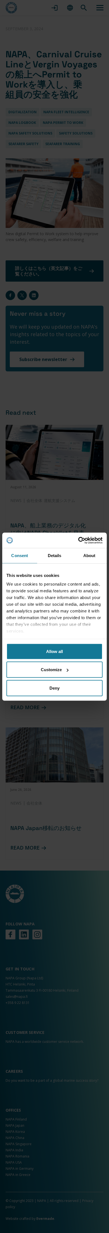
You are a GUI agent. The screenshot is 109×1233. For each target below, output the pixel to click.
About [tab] (89, 555)
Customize (51, 669)
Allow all (54, 651)
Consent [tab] (19, 555)
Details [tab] (54, 555)
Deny (54, 687)
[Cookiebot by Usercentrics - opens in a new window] (78, 540)
